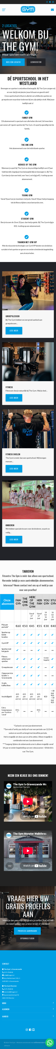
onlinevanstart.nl (40, 1042)
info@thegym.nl (9, 975)
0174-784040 (8, 972)
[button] (49, 1042)
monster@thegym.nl (10, 992)
